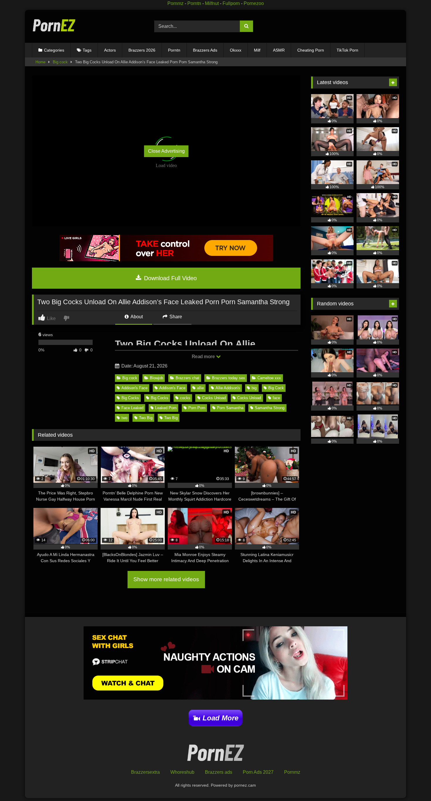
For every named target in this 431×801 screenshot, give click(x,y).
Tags (87, 50)
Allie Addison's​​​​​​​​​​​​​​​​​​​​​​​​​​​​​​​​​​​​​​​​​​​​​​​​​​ (228, 388)
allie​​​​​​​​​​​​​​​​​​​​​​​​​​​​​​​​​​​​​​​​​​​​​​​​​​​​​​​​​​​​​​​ (200, 388)
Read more (204, 356)
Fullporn (231, 3)
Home (40, 62)
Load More (220, 718)
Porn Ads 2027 (258, 772)
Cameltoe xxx (269, 378)
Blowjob (156, 378)
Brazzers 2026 (141, 50)
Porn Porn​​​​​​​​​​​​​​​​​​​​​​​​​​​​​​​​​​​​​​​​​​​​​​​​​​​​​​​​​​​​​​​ (196, 408)
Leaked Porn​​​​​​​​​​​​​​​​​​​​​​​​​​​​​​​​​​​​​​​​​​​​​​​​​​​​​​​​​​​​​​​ (166, 408)
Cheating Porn (310, 50)
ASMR (279, 50)
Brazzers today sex (228, 378)
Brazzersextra (145, 772)
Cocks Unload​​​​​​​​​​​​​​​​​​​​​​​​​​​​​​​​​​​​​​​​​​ (214, 398)
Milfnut (212, 3)
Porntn (194, 3)
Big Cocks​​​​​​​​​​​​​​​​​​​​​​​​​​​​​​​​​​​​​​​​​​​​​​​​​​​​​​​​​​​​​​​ (130, 398)
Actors (110, 50)
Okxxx (235, 50)
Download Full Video (169, 278)
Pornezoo (254, 3)
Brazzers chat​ (187, 378)
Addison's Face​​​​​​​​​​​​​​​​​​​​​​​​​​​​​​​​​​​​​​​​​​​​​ (172, 388)
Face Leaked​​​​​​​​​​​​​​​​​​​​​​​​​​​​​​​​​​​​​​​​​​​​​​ (132, 408)
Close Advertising (166, 151)
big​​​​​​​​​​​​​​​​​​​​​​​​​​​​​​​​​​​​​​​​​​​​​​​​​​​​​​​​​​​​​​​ (254, 388)
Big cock (60, 62)
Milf (257, 50)
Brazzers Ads (205, 50)
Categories (54, 50)
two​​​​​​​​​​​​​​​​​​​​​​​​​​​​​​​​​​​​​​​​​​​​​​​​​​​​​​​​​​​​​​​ (124, 418)
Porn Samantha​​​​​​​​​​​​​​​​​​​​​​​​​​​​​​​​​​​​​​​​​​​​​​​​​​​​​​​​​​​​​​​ (230, 408)
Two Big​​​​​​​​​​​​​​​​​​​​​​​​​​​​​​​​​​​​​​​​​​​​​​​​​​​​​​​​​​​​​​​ (171, 418)
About (136, 316)
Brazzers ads (218, 772)
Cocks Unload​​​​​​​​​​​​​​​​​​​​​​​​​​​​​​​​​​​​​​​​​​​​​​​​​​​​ (249, 398)
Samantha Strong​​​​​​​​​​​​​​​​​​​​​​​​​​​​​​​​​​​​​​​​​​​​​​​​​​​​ (269, 408)
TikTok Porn (347, 50)
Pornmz (175, 3)
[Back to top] (413, 783)
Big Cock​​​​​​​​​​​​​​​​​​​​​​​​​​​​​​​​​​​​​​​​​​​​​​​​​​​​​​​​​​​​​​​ (276, 388)
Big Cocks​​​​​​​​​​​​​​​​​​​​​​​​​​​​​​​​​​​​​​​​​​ (159, 398)
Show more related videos (166, 579)
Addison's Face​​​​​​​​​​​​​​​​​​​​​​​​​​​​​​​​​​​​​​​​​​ (134, 388)
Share (175, 316)
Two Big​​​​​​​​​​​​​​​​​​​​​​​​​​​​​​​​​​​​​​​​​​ (145, 418)
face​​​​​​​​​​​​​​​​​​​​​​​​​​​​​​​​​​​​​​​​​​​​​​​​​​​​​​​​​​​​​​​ (276, 398)
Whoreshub (182, 772)
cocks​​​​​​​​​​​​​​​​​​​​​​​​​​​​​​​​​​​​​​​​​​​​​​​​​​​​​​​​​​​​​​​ (185, 398)
